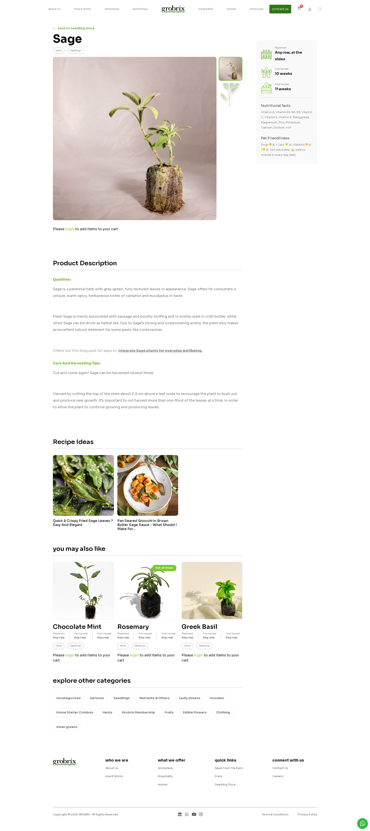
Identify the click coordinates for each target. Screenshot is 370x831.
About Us (111, 768)
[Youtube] (194, 814)
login (69, 229)
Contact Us (280, 768)
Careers (277, 776)
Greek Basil (199, 627)
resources (257, 9)
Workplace (165, 768)
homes (231, 9)
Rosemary (133, 627)
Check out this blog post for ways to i (127, 350)
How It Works (114, 776)
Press (218, 776)
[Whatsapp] (187, 814)
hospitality (205, 9)
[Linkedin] (180, 814)
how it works (82, 9)
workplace (112, 9)
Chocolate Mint (77, 627)
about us (54, 9)
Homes (162, 784)
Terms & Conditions (275, 814)
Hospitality (165, 776)
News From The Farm (229, 768)
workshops (140, 9)
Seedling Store (225, 784)
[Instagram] (201, 814)
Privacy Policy (307, 814)
